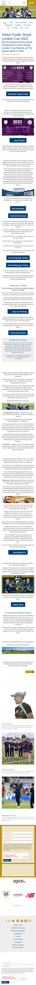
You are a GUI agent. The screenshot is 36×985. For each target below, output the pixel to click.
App (8, 27)
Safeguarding (18, 933)
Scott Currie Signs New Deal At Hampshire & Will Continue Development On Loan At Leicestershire (17, 812)
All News (29, 672)
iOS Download (18, 209)
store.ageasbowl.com (20, 565)
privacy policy (6, 850)
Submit (6, 860)
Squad (11, 22)
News (5, 17)
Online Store (27, 25)
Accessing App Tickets (18, 258)
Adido (21, 947)
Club (21, 27)
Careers (18, 936)
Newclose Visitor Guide (18, 94)
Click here (5, 642)
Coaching (15, 27)
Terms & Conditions (18, 945)
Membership (8, 25)
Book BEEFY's (19, 552)
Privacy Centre (18, 925)
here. (27, 421)
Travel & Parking (18, 939)
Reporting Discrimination (18, 930)
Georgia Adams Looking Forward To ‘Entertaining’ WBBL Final (14, 721)
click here (23, 357)
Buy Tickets (20, 140)
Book (31, 3)
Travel (27, 27)
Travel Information (18, 333)
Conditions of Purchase (18, 928)
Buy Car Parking (20, 312)
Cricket (2, 17)
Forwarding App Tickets (18, 265)
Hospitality (18, 25)
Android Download (18, 216)
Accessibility (18, 942)
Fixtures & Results (20, 22)
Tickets (31, 22)
